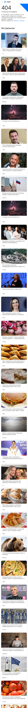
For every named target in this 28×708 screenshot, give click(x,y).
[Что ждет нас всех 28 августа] (14, 116)
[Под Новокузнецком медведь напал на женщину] (14, 548)
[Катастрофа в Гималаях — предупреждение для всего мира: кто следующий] (14, 260)
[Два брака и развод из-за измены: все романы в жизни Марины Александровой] (14, 236)
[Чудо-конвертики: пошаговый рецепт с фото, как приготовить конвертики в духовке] (14, 356)
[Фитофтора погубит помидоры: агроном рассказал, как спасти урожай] (14, 692)
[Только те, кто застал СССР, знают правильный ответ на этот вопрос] (14, 620)
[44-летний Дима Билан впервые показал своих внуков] (14, 140)
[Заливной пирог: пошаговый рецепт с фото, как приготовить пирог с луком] (14, 404)
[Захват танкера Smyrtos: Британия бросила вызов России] (14, 428)
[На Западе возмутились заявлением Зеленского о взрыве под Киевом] (14, 92)
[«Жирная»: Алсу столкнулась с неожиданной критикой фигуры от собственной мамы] (14, 452)
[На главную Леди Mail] (8, 2)
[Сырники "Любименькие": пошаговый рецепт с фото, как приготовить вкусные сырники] (14, 524)
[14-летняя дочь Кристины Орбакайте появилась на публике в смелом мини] (14, 596)
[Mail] (5, 2)
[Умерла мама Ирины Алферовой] (14, 284)
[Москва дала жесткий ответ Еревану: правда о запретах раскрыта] (14, 188)
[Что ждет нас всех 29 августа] (14, 212)
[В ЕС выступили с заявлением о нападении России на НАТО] (14, 668)
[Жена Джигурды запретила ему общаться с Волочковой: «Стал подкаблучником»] (14, 476)
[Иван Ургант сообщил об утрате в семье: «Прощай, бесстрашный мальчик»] (14, 44)
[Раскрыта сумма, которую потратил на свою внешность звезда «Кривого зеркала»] (14, 164)
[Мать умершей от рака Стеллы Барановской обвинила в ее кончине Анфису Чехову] (14, 308)
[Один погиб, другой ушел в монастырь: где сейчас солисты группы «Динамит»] (14, 68)
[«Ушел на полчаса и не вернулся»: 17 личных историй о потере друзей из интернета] (14, 644)
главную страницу (19, 20)
